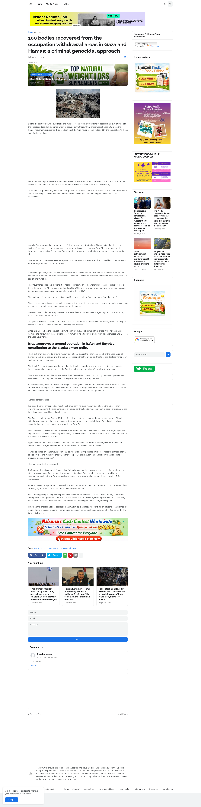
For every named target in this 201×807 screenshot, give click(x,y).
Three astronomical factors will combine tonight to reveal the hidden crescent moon (141, 258)
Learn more (25, 794)
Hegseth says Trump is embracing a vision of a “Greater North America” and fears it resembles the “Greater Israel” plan (142, 221)
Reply (33, 666)
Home (31, 32)
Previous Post (36, 714)
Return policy (140, 789)
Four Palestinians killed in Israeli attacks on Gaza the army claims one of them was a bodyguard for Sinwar (112, 594)
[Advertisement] (78, 159)
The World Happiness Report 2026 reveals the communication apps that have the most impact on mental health (162, 218)
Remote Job (167, 789)
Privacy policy (124, 789)
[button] (165, 4)
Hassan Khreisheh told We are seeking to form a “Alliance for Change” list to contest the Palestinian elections (77, 594)
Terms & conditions (105, 789)
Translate (155, 46)
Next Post (122, 714)
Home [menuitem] (39, 4)
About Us (76, 789)
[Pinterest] (70, 555)
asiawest (39, 32)
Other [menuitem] (66, 4)
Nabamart (49, 789)
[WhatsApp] (65, 555)
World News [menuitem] (52, 4)
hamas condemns (68, 548)
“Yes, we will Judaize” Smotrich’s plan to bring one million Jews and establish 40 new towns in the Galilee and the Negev (43, 594)
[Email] (75, 555)
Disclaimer (154, 789)
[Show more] (81, 555)
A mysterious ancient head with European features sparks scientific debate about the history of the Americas (162, 258)
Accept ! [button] (11, 800)
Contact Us (89, 789)
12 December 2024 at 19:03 (47, 657)
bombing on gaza (51, 548)
